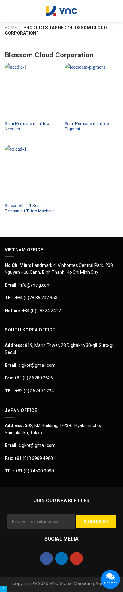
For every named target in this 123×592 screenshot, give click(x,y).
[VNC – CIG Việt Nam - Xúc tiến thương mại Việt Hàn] (61, 11)
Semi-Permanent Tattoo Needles (27, 126)
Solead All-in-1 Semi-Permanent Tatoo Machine (29, 208)
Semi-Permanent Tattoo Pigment (87, 126)
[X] (3, 588)
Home (11, 27)
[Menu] (8, 11)
